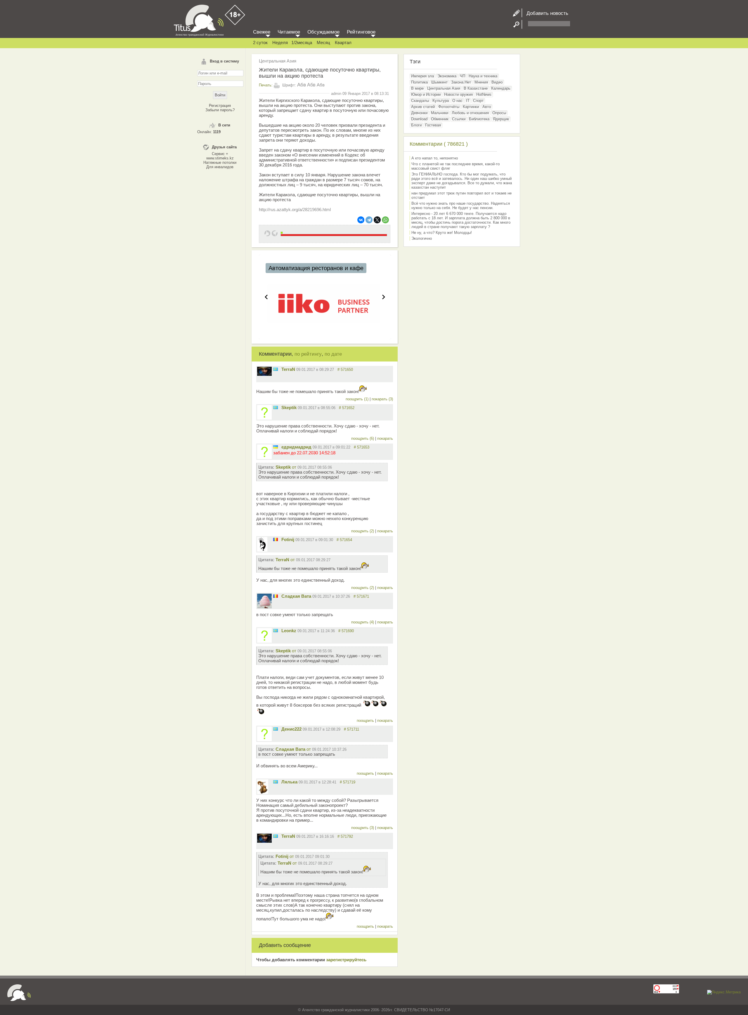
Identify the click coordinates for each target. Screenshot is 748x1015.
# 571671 (361, 596)
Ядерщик (501, 119)
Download (419, 119)
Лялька (289, 781)
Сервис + (220, 154)
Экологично (421, 238)
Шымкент (439, 82)
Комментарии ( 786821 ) (439, 144)
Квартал (343, 42)
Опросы (499, 113)
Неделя (280, 42)
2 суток (260, 42)
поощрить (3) (363, 827)
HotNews (483, 94)
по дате (333, 354)
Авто (486, 107)
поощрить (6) (363, 438)
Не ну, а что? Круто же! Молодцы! (441, 232)
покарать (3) (382, 399)
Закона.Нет (461, 82)
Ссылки (458, 119)
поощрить (366, 720)
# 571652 (346, 408)
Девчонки (419, 113)
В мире (417, 88)
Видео (497, 82)
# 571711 (351, 729)
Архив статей (423, 107)
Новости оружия (458, 94)
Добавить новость (545, 13)
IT (468, 100)
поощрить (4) (363, 622)
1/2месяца (301, 42)
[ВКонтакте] (360, 219)
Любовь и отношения (470, 113)
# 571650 (345, 369)
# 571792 (345, 836)
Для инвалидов (219, 167)
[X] (377, 219)
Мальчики (439, 113)
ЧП (462, 76)
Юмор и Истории (426, 94)
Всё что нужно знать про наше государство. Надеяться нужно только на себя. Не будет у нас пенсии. (460, 205)
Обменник (440, 119)
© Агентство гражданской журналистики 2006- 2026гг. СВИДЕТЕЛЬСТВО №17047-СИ (374, 1010)
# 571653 (361, 447)
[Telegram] (369, 219)
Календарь (500, 88)
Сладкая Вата (296, 596)
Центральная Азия (277, 60)
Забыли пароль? (220, 110)
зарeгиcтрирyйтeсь (346, 959)
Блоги (416, 125)
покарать (385, 438)
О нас (457, 100)
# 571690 (346, 631)
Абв (301, 85)
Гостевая (433, 125)
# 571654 (344, 540)
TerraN (288, 369)
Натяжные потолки (219, 162)
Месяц (323, 42)
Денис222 (291, 729)
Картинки (471, 107)
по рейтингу (308, 354)
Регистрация (220, 105)
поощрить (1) (358, 399)
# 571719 (347, 782)
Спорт (478, 100)
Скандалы (420, 100)
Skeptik (289, 407)
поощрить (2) (363, 531)
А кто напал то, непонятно (434, 158)
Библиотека (479, 119)
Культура (440, 100)
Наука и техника (483, 76)
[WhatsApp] (385, 219)
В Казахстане (476, 88)
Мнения (481, 82)
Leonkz (288, 630)
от (304, 467)
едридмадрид (296, 446)
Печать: (266, 85)
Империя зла (422, 76)
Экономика (446, 76)
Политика (419, 82)
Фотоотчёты (448, 107)
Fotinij (287, 539)
